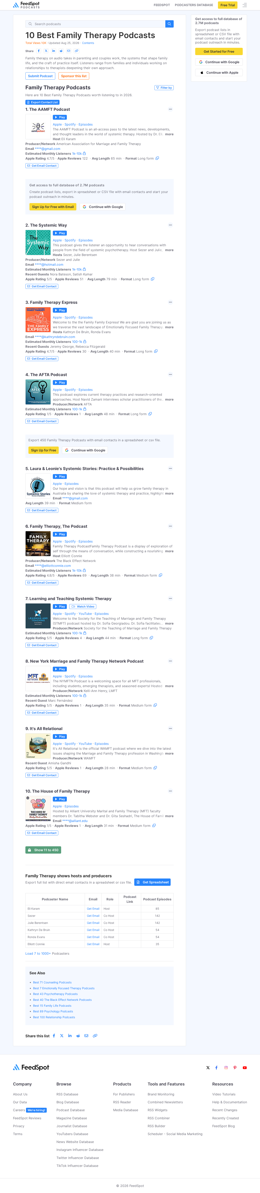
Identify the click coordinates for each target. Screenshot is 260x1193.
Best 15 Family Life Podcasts (52, 1005)
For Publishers (124, 1094)
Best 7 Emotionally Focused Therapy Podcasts (63, 988)
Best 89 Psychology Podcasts (53, 1011)
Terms (17, 1134)
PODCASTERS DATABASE (194, 5)
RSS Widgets (157, 1110)
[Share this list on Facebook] (38, 50)
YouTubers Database (72, 1134)
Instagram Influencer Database (79, 1150)
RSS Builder (156, 1126)
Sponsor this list (74, 76)
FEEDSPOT (162, 5)
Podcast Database (70, 1110)
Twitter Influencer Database (77, 1158)
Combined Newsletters (165, 1102)
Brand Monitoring (161, 1094)
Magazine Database (71, 1118)
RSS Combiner (159, 1118)
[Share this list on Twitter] (46, 50)
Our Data (20, 1102)
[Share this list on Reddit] (61, 50)
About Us (20, 1094)
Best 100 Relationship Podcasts (54, 1017)
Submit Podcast (40, 76)
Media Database (125, 1110)
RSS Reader (122, 1102)
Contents (88, 43)
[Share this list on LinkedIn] (53, 50)
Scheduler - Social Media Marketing (175, 1134)
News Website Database (75, 1142)
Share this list (37, 1036)
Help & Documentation (229, 1102)
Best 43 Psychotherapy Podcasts (55, 994)
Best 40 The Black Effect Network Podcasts (62, 999)
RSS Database (67, 1094)
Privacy (18, 1126)
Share (29, 51)
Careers (29, 1110)
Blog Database (67, 1102)
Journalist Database (71, 1126)
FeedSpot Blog (223, 1126)
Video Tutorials (223, 1094)
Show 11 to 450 (46, 850)
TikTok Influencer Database (77, 1166)
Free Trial (228, 5)
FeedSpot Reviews (27, 1118)
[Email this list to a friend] (68, 50)
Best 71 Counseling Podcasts (52, 982)
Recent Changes (224, 1110)
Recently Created (225, 1118)
